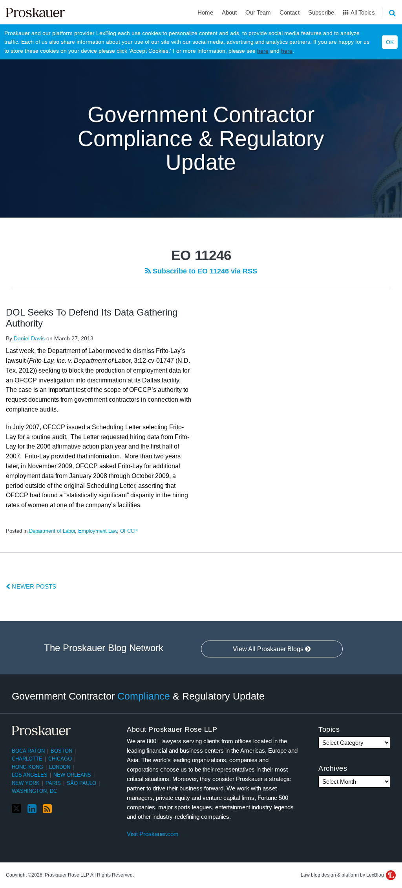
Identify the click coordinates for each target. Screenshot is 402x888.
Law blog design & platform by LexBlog (343, 875)
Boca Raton (28, 751)
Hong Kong (27, 767)
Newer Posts (33, 586)
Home (205, 12)
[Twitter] (16, 808)
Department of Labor (52, 531)
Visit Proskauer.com (153, 834)
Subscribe (321, 12)
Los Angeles (30, 775)
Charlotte (27, 759)
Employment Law (97, 531)
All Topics (362, 12)
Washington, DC (34, 791)
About (229, 12)
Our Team (258, 12)
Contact (290, 12)
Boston (61, 751)
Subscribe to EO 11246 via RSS (204, 271)
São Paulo (81, 783)
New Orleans (72, 775)
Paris (53, 783)
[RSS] (47, 808)
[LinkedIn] (32, 808)
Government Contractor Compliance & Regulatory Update (201, 138)
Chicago (60, 759)
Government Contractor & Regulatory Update (138, 696)
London (59, 767)
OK (390, 42)
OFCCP (129, 531)
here (263, 51)
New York (26, 783)
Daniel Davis (29, 338)
